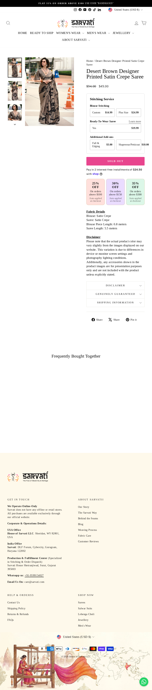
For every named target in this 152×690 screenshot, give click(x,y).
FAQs (10, 620)
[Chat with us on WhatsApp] (143, 681)
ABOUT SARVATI (74, 39)
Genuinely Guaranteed (115, 294)
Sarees (81, 602)
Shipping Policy (16, 608)
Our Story (83, 507)
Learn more (135, 121)
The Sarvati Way (87, 512)
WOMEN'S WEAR (68, 33)
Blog (80, 524)
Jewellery (83, 620)
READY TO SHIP (41, 33)
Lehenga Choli (86, 614)
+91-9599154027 (34, 575)
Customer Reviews (88, 541)
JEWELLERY (122, 33)
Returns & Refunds (18, 614)
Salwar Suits (85, 608)
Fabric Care (84, 535)
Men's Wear (84, 625)
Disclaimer (115, 285)
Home (89, 61)
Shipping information (115, 302)
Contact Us (13, 602)
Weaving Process (87, 530)
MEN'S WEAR (97, 33)
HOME (22, 33)
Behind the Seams (88, 518)
